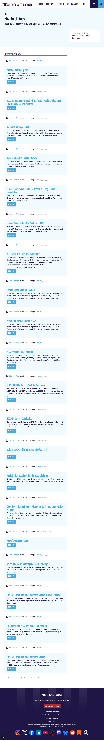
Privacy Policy (52, 721)
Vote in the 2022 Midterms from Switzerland (27, 449)
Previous (6, 677)
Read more (11, 82)
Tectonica (62, 727)
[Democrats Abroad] (17, 4)
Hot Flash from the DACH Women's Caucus (26, 657)
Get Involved (50, 4)
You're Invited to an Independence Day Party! (27, 564)
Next (41, 677)
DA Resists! (61, 4)
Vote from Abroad (73, 4)
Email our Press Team (52, 718)
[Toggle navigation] (94, 4)
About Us (40, 4)
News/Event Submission (17, 540)
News (39, 61)
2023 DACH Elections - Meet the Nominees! (26, 385)
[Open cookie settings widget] (3, 737)
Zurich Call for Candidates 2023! (21, 321)
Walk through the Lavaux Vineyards (22, 158)
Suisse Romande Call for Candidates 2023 (26, 223)
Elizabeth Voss (14, 61)
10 (38, 678)
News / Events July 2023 (18, 70)
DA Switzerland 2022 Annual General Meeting (27, 626)
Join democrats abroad (52, 706)
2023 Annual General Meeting (20, 352)
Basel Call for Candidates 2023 (21, 290)
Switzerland (41, 532)
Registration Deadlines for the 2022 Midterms (27, 475)
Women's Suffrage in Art (18, 127)
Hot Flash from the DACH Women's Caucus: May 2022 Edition (34, 595)
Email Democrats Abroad (52, 712)
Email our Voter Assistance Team (52, 715)
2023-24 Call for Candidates (19, 418)
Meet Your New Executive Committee (23, 254)
